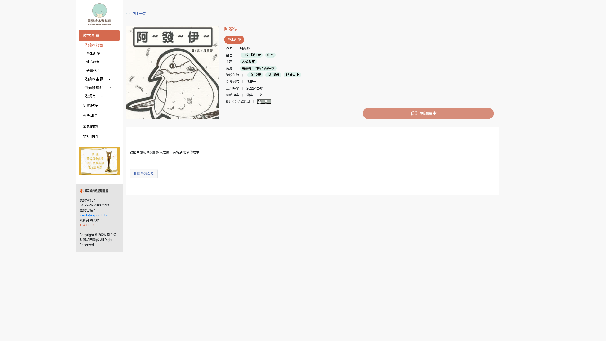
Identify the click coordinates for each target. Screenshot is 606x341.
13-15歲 (273, 75)
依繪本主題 (93, 79)
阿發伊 (231, 29)
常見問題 (90, 126)
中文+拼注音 (251, 55)
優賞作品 (93, 70)
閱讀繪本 (428, 113)
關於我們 (90, 137)
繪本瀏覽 (91, 35)
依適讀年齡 (93, 87)
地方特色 (93, 62)
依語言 (90, 96)
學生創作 (93, 53)
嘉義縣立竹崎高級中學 (258, 68)
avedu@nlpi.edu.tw (94, 215)
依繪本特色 (93, 45)
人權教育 (248, 62)
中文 (270, 55)
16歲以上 (292, 75)
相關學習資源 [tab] (144, 173)
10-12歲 (255, 75)
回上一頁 (139, 14)
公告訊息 (90, 116)
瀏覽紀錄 (90, 105)
